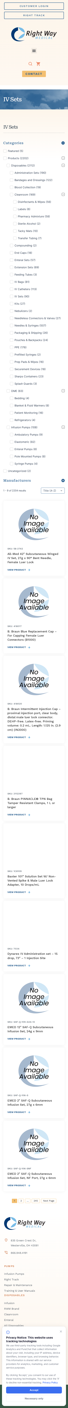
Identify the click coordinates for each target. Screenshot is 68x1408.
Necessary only (34, 1398)
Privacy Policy (50, 1382)
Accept (34, 1390)
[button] (34, 50)
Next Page (48, 1200)
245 (36, 1200)
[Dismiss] (61, 1331)
